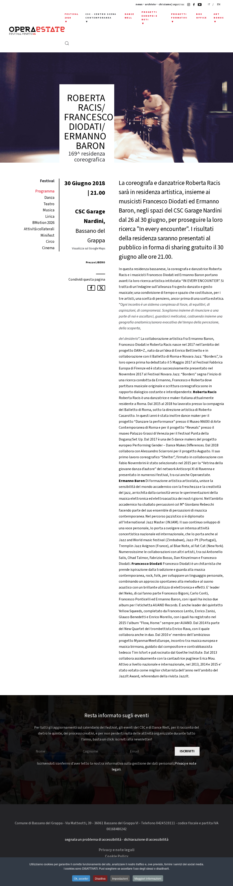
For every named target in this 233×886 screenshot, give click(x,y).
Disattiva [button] (100, 878)
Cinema (48, 248)
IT (209, 4)
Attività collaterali (39, 229)
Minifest (47, 235)
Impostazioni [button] (120, 878)
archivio (150, 4)
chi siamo (165, 4)
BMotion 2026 (43, 222)
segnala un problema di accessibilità (93, 839)
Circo (50, 241)
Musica (48, 210)
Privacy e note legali (116, 850)
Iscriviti (187, 751)
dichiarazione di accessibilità (146, 839)
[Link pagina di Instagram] (187, 4)
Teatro (48, 204)
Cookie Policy (116, 856)
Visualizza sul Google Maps (88, 248)
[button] (72, 18)
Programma (44, 191)
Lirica (49, 216)
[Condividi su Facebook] (91, 288)
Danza (49, 197)
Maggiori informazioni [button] (147, 878)
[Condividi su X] (101, 288)
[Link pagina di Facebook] (193, 4)
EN (218, 4)
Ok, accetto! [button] (81, 878)
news (139, 4)
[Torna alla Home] (37, 30)
